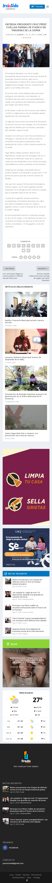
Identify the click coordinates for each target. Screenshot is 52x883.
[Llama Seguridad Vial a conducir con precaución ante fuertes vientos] (26, 417)
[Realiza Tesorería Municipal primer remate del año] (26, 304)
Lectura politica (28, 612)
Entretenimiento (28, 599)
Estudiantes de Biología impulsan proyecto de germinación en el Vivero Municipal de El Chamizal (26, 396)
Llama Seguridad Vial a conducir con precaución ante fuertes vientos (21, 434)
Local (39, 34)
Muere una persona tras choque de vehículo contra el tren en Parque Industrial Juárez (27, 582)
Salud (29, 877)
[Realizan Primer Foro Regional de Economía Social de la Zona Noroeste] (8, 631)
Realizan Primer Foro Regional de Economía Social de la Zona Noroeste (28, 630)
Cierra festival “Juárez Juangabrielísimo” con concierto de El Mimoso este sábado (29, 619)
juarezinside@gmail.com (13, 863)
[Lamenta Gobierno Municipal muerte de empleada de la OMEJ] (26, 341)
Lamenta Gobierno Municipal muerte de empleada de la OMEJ (23, 358)
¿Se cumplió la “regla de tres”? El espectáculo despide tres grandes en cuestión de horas (27, 594)
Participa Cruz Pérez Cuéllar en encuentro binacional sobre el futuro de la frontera (29, 607)
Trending (36, 877)
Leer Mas (26, 674)
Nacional (25, 875)
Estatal (25, 634)
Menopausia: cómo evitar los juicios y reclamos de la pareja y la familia (26, 660)
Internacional (36, 875)
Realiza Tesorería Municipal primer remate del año (24, 321)
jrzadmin (20, 34)
